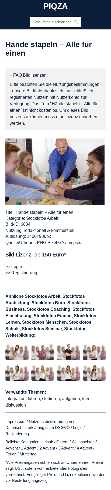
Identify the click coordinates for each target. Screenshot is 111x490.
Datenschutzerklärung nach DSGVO (37, 427)
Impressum (15, 421)
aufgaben (71, 398)
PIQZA (55, 6)
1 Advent (28, 448)
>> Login (13, 266)
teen (86, 398)
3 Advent (66, 448)
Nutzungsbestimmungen (50, 421)
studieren (51, 398)
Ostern (62, 442)
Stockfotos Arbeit (42, 218)
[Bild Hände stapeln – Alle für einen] (55, 171)
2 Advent (47, 448)
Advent (11, 448)
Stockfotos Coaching (48, 309)
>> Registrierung (21, 273)
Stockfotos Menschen (44, 322)
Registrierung (17, 433)
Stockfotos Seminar (42, 328)
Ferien (10, 454)
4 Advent (84, 448)
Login (77, 427)
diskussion (15, 405)
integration (15, 398)
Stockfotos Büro (48, 302)
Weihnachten (83, 442)
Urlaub (47, 442)
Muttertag (28, 454)
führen (34, 398)
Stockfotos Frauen (53, 315)
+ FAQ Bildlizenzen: (29, 75)
